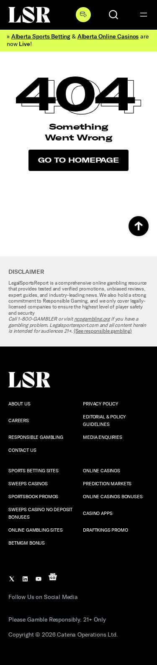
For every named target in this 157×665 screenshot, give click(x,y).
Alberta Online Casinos (108, 36)
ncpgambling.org (92, 319)
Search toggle (113, 14)
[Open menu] (144, 15)
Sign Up (83, 14)
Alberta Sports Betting (40, 36)
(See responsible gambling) (103, 331)
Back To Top (139, 226)
